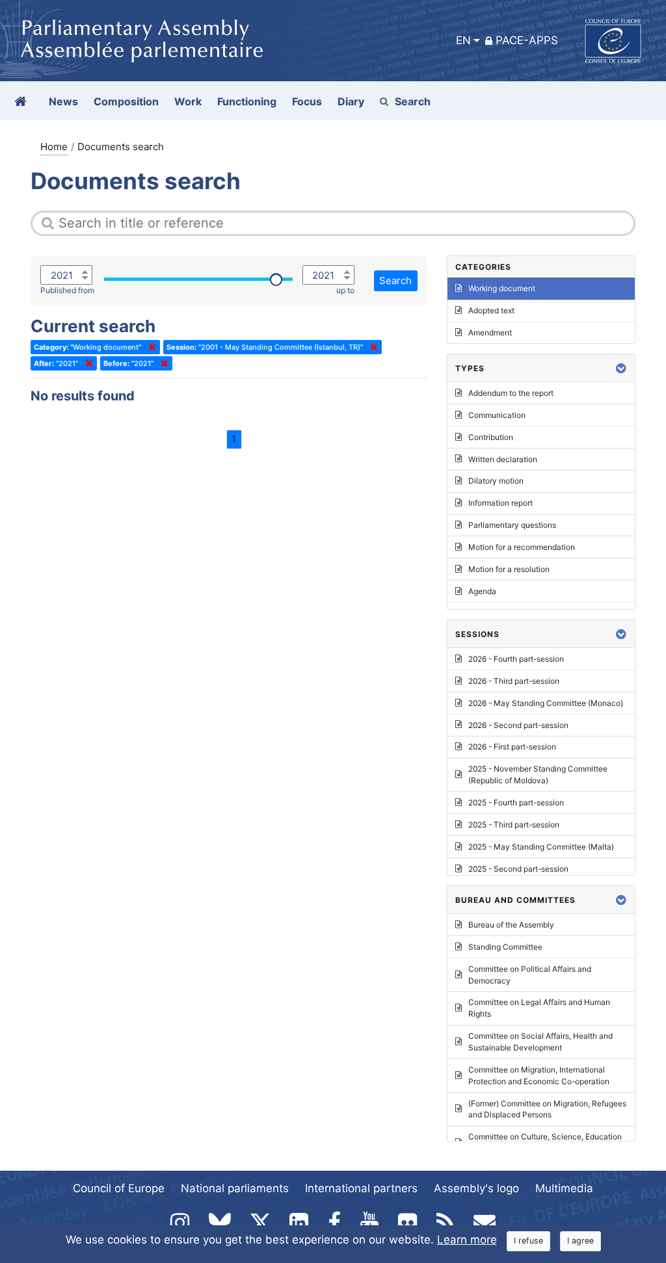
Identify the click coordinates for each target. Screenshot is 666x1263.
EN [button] (463, 40)
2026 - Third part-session (513, 681)
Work (188, 101)
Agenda (482, 591)
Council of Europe (119, 1188)
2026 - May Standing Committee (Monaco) (545, 703)
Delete (149, 347)
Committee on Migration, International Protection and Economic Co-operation (538, 1075)
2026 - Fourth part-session (516, 659)
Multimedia (564, 1188)
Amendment (490, 332)
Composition (126, 101)
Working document (501, 288)
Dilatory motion (496, 481)
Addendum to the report (510, 393)
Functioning (246, 101)
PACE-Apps (527, 40)
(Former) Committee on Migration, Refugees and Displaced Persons (547, 1109)
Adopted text (491, 310)
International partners (361, 1188)
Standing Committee (505, 947)
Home (54, 146)
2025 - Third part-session (513, 824)
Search (413, 101)
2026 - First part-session (512, 746)
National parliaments (235, 1188)
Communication (497, 415)
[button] (621, 368)
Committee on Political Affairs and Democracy (529, 974)
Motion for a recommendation (521, 547)
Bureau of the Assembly (511, 925)
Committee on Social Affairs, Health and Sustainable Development (540, 1041)
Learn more (467, 1239)
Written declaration (502, 459)
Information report (500, 503)
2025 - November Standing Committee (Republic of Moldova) (537, 774)
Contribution (490, 437)
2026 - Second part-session (518, 725)
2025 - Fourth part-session (516, 802)
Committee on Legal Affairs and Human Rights (539, 1008)
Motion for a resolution (509, 569)
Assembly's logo (476, 1188)
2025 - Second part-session (518, 869)
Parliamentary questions (512, 525)
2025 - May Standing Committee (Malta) (541, 847)
